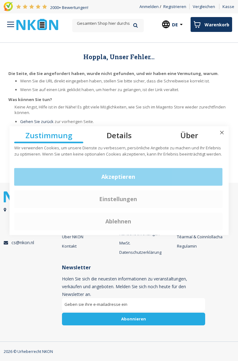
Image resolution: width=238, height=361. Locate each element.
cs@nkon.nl (22, 242)
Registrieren (174, 6)
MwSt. (124, 243)
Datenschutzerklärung (140, 252)
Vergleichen (204, 6)
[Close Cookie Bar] (222, 132)
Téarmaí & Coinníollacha (200, 237)
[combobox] (108, 23)
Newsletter (76, 267)
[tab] (133, 297)
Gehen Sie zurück (37, 121)
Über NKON (72, 237)
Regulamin (187, 246)
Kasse (228, 6)
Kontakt (69, 246)
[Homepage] (37, 24)
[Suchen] (135, 25)
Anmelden (149, 6)
